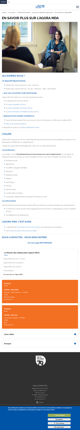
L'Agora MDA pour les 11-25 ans (14, 259)
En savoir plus (59, 427)
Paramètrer (59, 419)
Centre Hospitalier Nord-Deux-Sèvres (20, 108)
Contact (3, 2)
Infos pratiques (9, 270)
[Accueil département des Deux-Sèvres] (40, 9)
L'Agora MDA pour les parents (13, 263)
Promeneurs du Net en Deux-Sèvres (28, 227)
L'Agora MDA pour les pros (12, 267)
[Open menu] (78, 6)
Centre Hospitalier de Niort (16, 104)
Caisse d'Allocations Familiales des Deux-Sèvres (23, 112)
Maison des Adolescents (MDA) (16, 124)
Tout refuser (59, 423)
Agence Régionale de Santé (30, 127)
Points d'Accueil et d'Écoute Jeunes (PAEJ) (23, 231)
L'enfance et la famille (24, 12)
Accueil (4, 12)
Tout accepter (59, 415)
